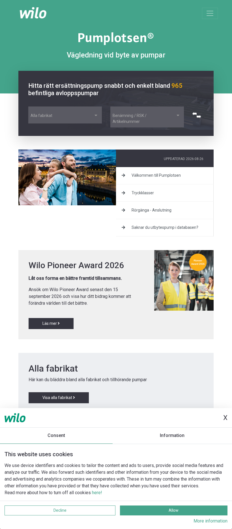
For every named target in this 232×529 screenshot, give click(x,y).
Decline (59, 510)
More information (210, 521)
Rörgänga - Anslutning (151, 210)
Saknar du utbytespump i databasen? (164, 227)
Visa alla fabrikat (57, 397)
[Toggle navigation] (210, 13)
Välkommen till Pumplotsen (156, 175)
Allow (174, 510)
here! (97, 492)
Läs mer (50, 323)
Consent (56, 435)
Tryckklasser (142, 193)
